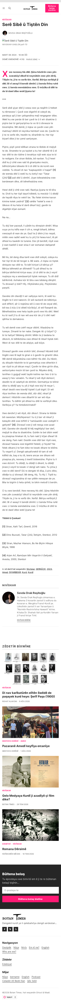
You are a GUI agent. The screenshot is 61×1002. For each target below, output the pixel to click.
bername (14, 976)
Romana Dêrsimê (14, 849)
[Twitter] (10, 929)
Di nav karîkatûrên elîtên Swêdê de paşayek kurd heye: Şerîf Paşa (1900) (28, 694)
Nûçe (5, 976)
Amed (5, 572)
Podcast (36, 976)
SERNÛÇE (41, 569)
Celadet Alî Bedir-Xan (13, 981)
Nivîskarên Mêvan (11, 854)
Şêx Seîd (32, 981)
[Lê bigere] (9, 8)
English (25, 976)
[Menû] (4, 8)
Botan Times (8, 804)
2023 (49, 569)
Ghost (39, 992)
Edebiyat (6, 844)
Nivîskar (6, 20)
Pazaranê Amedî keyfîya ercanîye (26, 746)
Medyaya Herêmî (10, 741)
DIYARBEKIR (15, 572)
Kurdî (30, 572)
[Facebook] (4, 929)
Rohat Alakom (9, 701)
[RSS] (16, 929)
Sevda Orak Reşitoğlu (20, 33)
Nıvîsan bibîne (24, 620)
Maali (47, 992)
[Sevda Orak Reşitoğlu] (4, 33)
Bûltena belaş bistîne (52, 8)
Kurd (24, 572)
